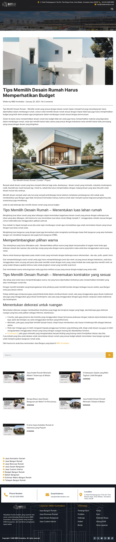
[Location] (81, 495)
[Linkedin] (108, 538)
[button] (112, 9)
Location (88, 492)
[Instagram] (105, 538)
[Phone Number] (6, 495)
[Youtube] (101, 538)
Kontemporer (12, 333)
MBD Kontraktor (62, 343)
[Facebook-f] (94, 538)
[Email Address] (47, 495)
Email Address (57, 494)
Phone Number (15, 493)
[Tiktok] (112, 538)
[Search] (109, 355)
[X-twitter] (98, 538)
